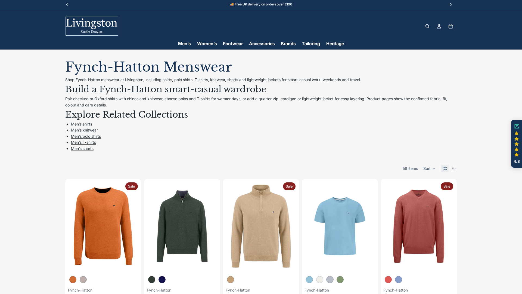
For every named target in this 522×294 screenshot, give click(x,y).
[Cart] (451, 26)
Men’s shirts (81, 124)
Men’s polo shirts (86, 136)
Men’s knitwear (84, 130)
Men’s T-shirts (83, 142)
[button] (429, 168)
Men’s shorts (82, 148)
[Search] (427, 26)
